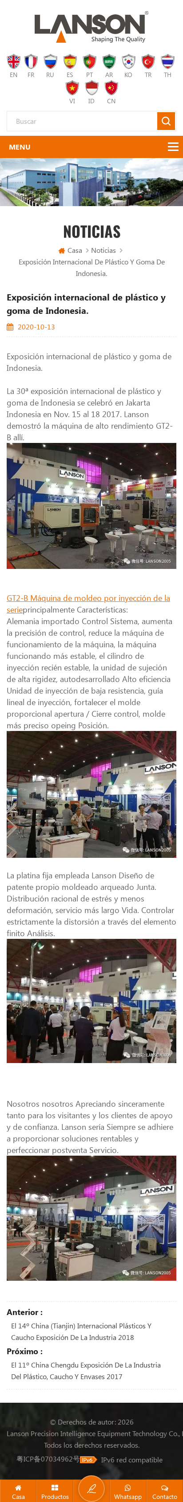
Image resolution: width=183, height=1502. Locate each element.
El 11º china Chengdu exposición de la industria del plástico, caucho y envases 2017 (86, 1370)
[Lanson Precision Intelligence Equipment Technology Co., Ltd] (91, 27)
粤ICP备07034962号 (48, 1458)
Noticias (103, 250)
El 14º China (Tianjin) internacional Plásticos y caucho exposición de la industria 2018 (81, 1331)
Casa (75, 250)
